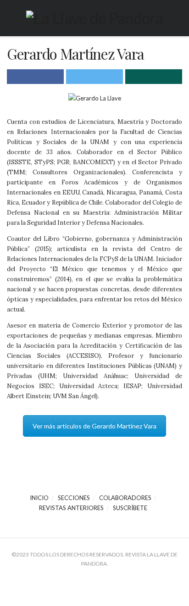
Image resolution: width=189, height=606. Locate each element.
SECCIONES (74, 497)
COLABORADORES (125, 497)
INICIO (39, 497)
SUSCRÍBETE (130, 507)
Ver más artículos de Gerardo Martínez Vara (94, 426)
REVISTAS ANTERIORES (71, 507)
